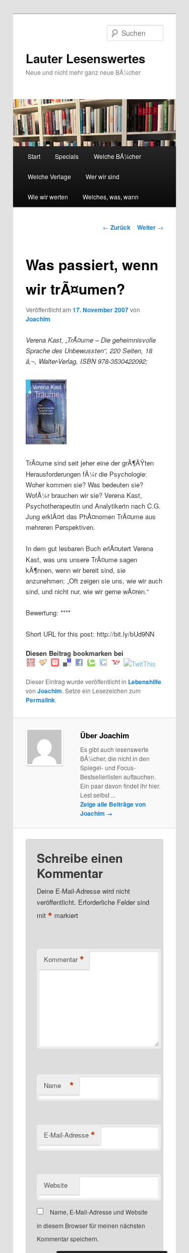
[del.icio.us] (67, 664)
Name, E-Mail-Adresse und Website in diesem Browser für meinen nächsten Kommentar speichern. (92, 1225)
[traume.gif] (46, 441)
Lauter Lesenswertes (85, 58)
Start (34, 156)
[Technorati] (91, 664)
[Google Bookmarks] (103, 664)
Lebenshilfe (144, 681)
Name (59, 1085)
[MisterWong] (31, 664)
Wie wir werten (48, 196)
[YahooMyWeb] (115, 664)
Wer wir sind (102, 176)
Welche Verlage (49, 176)
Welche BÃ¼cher (117, 156)
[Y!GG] (43, 664)
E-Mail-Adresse (69, 1135)
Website (56, 1185)
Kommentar (64, 959)
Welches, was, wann (111, 196)
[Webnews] (55, 664)
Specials (67, 156)
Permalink (40, 699)
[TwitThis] (139, 664)
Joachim (38, 318)
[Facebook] (79, 664)
